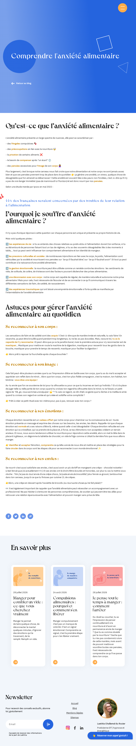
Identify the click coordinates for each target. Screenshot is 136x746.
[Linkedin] (81, 728)
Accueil (74, 703)
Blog (74, 708)
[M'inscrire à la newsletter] (48, 724)
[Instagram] (68, 728)
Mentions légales (74, 713)
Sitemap (74, 717)
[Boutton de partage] (8, 516)
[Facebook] (75, 728)
